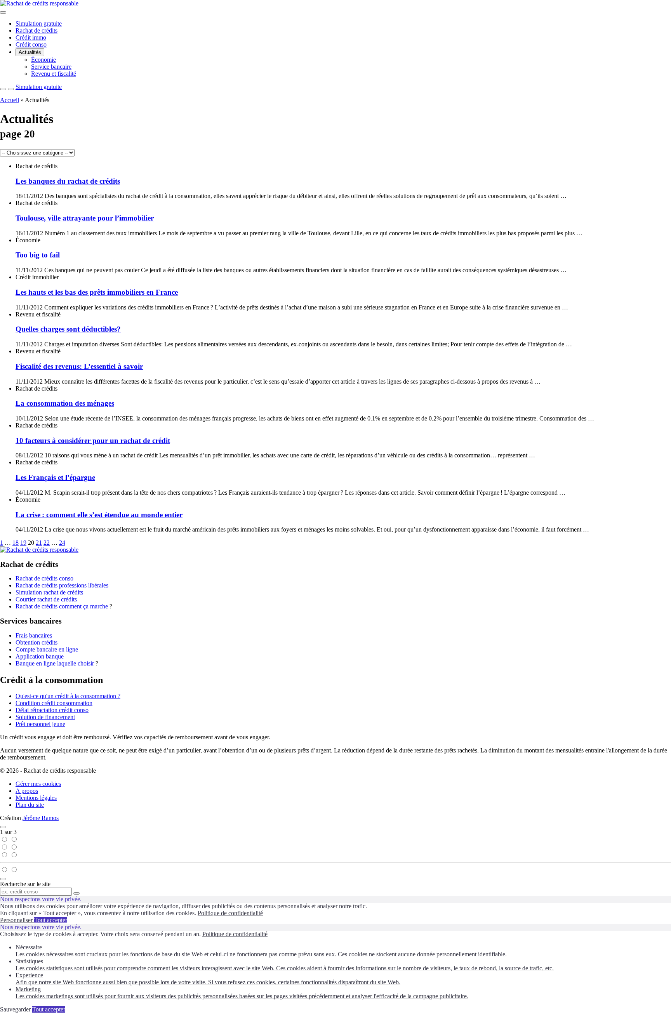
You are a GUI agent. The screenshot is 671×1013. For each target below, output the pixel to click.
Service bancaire (51, 66)
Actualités (30, 52)
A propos (27, 790)
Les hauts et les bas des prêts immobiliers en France (97, 292)
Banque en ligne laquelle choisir (55, 663)
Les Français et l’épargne (55, 477)
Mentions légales (36, 797)
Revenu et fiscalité (53, 73)
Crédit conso (31, 44)
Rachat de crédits (36, 30)
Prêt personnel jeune (40, 724)
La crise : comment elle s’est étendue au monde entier (99, 515)
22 (46, 542)
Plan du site (30, 804)
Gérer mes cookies (38, 783)
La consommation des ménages (65, 403)
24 (62, 542)
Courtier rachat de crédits (46, 599)
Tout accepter (50, 920)
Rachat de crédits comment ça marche (63, 606)
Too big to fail (38, 255)
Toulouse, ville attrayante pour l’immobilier (85, 218)
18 (15, 542)
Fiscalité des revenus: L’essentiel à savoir (79, 366)
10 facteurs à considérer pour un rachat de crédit (93, 440)
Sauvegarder (16, 1009)
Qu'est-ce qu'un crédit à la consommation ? (68, 696)
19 (23, 542)
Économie (43, 59)
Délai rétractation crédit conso (52, 710)
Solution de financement (45, 717)
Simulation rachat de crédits (49, 592)
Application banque (40, 656)
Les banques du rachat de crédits (68, 181)
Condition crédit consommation (54, 703)
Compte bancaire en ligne (47, 649)
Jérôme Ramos (41, 818)
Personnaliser (17, 920)
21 (39, 542)
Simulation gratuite (39, 23)
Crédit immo (31, 37)
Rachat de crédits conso (44, 578)
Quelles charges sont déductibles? (68, 329)
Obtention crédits (36, 642)
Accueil (9, 100)
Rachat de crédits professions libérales (62, 585)
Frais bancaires (34, 635)
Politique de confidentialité (230, 913)
